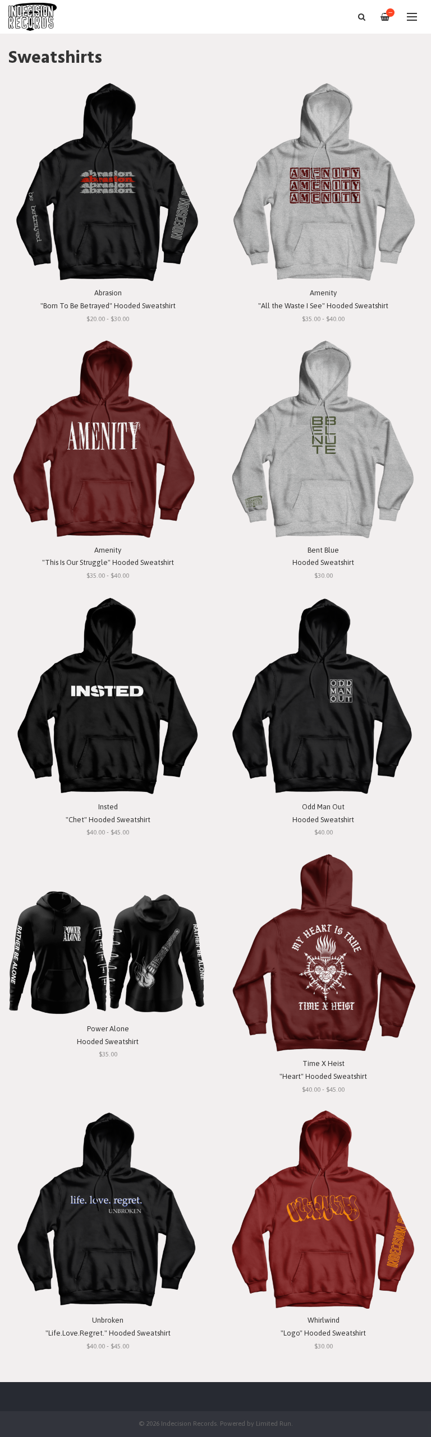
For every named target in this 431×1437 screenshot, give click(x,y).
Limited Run (273, 1423)
